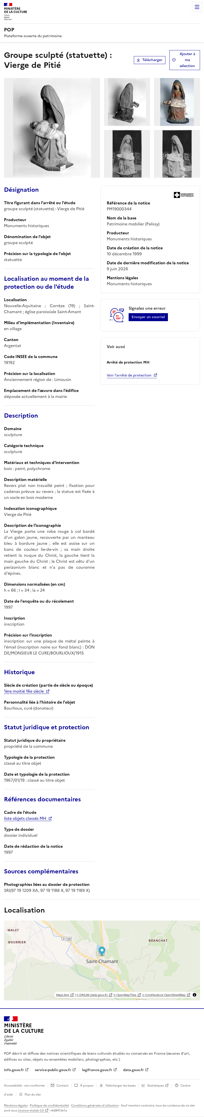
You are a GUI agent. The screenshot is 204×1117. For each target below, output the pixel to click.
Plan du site (33, 1094)
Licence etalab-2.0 (31, 1110)
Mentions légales (16, 1105)
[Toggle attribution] (195, 995)
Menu (197, 7)
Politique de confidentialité (49, 1105)
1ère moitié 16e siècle (24, 691)
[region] (102, 960)
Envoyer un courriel (148, 317)
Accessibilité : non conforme (24, 1085)
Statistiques (155, 1085)
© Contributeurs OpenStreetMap (164, 995)
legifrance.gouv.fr (97, 1070)
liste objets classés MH (25, 818)
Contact (62, 1085)
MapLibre (62, 995)
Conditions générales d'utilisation (95, 1105)
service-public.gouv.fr (53, 1070)
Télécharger (152, 60)
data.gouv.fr (133, 1070)
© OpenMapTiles (124, 995)
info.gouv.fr (14, 1070)
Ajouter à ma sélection (187, 60)
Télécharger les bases (120, 1085)
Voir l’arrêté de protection (129, 375)
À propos (87, 1085)
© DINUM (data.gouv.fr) (92, 995)
